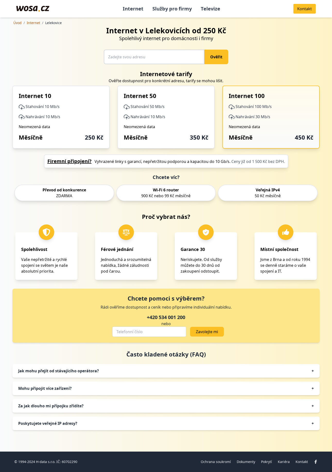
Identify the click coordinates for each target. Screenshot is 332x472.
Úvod (17, 22)
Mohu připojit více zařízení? (166, 388)
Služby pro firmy (172, 8)
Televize (210, 8)
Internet (133, 8)
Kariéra (284, 461)
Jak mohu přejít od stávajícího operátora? (166, 371)
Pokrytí (266, 461)
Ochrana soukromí (216, 461)
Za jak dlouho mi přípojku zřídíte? (166, 406)
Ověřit (216, 57)
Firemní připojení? (69, 161)
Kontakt (302, 461)
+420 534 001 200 (166, 317)
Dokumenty (246, 461)
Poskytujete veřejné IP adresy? (166, 423)
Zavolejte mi (207, 331)
